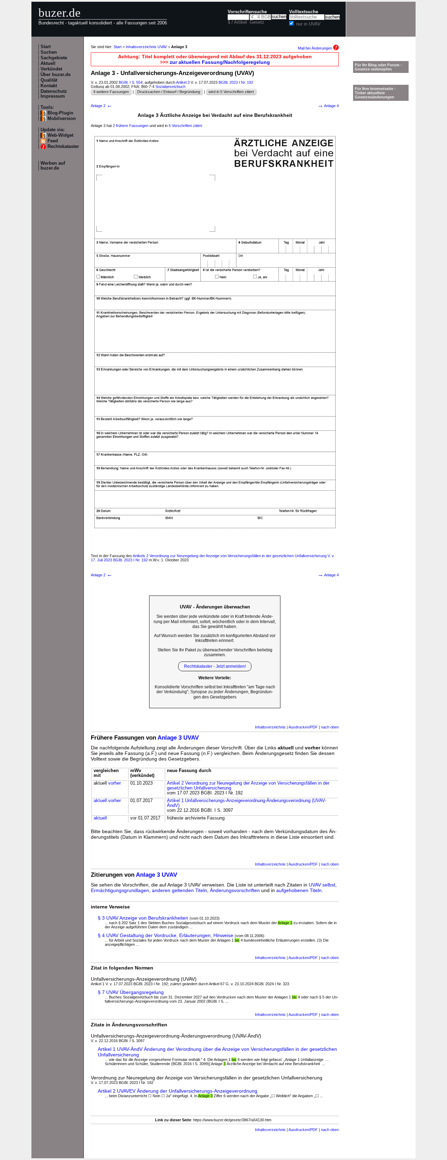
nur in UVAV (308, 24)
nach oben (330, 727)
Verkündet (51, 69)
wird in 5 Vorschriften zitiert (231, 92)
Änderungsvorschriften (235, 890)
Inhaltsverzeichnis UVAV (146, 47)
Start (46, 46)
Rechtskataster (63, 146)
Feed (52, 141)
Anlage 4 (328, 106)
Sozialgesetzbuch (170, 86)
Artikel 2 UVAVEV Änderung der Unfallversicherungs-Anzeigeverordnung (177, 1091)
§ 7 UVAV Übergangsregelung (131, 992)
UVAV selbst (322, 885)
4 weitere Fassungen (111, 92)
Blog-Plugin (60, 113)
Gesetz (257, 22)
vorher (114, 783)
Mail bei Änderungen (315, 48)
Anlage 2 (101, 106)
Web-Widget (60, 135)
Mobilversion (61, 118)
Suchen (49, 52)
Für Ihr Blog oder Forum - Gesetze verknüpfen (378, 67)
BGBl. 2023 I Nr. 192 (236, 82)
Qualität (49, 80)
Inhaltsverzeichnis (270, 727)
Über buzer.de (56, 74)
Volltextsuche (303, 11)
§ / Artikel (237, 22)
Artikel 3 (183, 82)
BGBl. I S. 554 (130, 82)
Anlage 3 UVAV (178, 737)
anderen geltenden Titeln (179, 890)
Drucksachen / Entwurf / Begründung (168, 92)
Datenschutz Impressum (54, 94)
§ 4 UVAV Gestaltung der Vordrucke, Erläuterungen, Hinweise (165, 935)
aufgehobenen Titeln (299, 890)
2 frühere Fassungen (130, 126)
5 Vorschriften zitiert (185, 126)
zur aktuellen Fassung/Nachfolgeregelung (220, 62)
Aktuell (48, 63)
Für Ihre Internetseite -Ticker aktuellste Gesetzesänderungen (375, 93)
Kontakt (49, 85)
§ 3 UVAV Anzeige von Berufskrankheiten (143, 918)
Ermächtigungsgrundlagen (120, 890)
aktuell (100, 800)
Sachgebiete (54, 57)
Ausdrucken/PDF (303, 727)
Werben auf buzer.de (53, 166)
